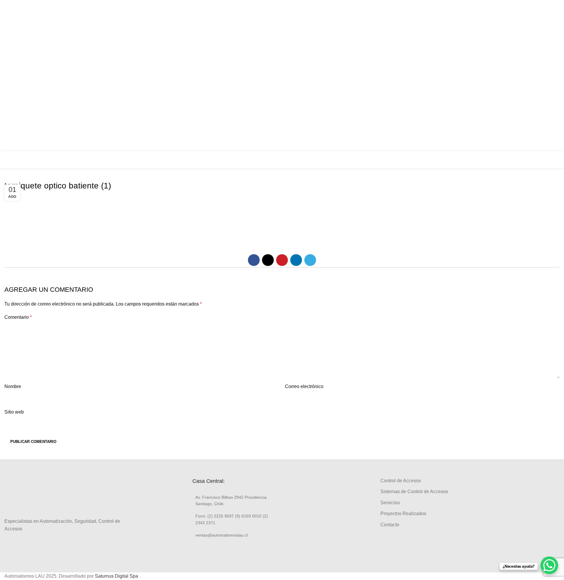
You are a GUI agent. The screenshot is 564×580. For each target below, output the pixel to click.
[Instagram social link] (552, 70)
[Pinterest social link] (282, 260)
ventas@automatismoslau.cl (502, 75)
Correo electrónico (304, 386)
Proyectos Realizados (403, 513)
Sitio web (14, 411)
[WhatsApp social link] (552, 92)
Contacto (389, 524)
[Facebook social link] (552, 59)
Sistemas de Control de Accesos (414, 491)
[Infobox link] (523, 159)
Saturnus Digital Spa (116, 576)
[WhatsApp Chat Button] (549, 565)
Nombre (12, 386)
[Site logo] (25, 159)
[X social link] (268, 260)
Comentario (18, 317)
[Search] (558, 160)
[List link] (235, 500)
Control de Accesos (400, 480)
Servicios (390, 502)
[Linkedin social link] (552, 81)
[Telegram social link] (310, 260)
